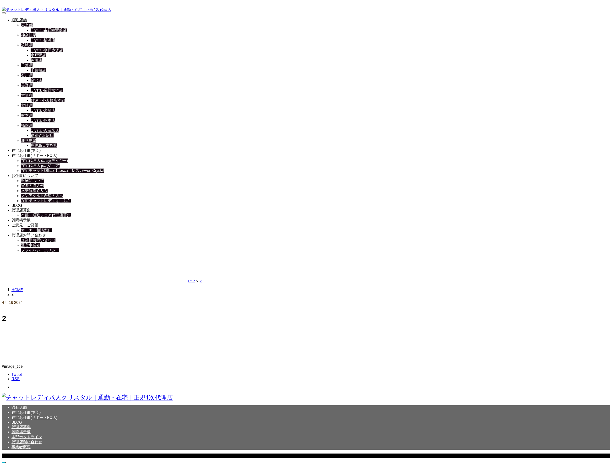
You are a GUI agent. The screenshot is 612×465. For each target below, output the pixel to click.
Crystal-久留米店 (45, 130)
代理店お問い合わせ (28, 235)
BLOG (16, 205)
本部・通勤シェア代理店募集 (46, 215)
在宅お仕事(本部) (26, 150)
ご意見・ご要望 (24, 225)
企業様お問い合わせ (38, 240)
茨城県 (27, 45)
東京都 (27, 25)
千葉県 (27, 65)
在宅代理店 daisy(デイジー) (44, 161)
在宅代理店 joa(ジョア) (40, 166)
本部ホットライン (26, 437)
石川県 (27, 75)
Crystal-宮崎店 (43, 110)
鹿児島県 (28, 140)
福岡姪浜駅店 (42, 135)
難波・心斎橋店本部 (48, 100)
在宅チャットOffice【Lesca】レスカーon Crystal (62, 171)
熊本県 (27, 115)
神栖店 (36, 60)
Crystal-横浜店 (43, 40)
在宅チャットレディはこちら (46, 201)
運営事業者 (30, 245)
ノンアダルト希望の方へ (42, 196)
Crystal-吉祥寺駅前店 (49, 30)
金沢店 (36, 80)
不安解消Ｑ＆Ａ (34, 191)
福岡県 (27, 125)
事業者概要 (21, 447)
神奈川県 (28, 35)
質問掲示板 (21, 220)
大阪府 (27, 95)
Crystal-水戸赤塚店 (47, 50)
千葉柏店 (38, 70)
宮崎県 (27, 105)
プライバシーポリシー (40, 250)
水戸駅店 (38, 55)
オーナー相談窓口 (36, 230)
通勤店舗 (19, 20)
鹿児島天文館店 (44, 145)
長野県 (27, 85)
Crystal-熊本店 (43, 120)
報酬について (32, 181)
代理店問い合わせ (26, 442)
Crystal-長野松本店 (47, 90)
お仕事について (24, 176)
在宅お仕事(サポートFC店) (34, 155)
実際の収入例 (32, 186)
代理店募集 (21, 210)
